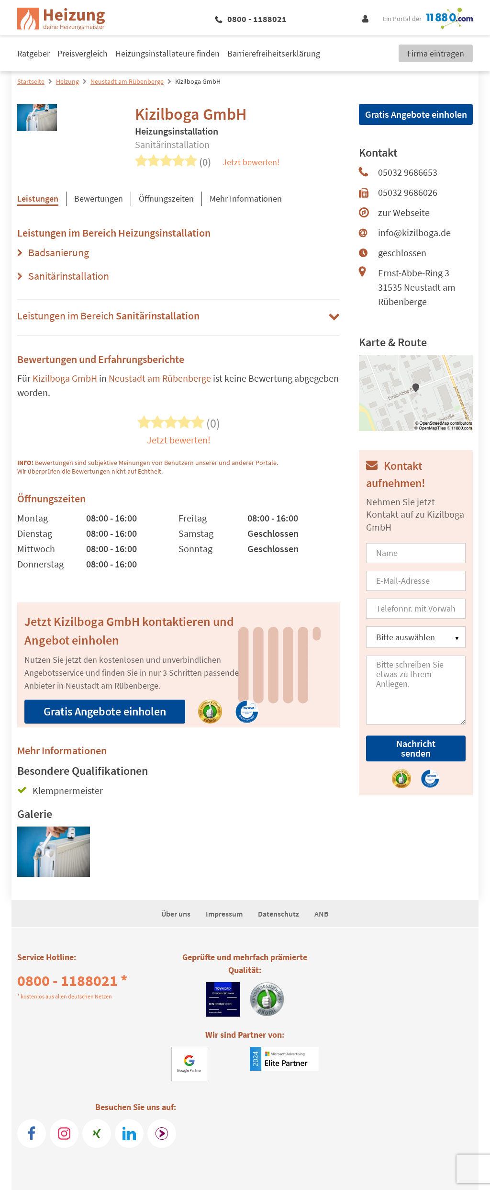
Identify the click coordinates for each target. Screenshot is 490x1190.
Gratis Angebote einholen (105, 711)
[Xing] (96, 1133)
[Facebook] (31, 1133)
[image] (53, 856)
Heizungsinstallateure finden (167, 53)
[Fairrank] (161, 1133)
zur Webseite (404, 212)
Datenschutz (278, 913)
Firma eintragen (435, 53)
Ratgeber (33, 53)
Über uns (175, 913)
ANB (321, 913)
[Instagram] (64, 1133)
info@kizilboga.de (414, 232)
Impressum (224, 913)
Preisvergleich (82, 53)
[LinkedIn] (129, 1133)
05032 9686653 (407, 172)
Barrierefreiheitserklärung (273, 53)
